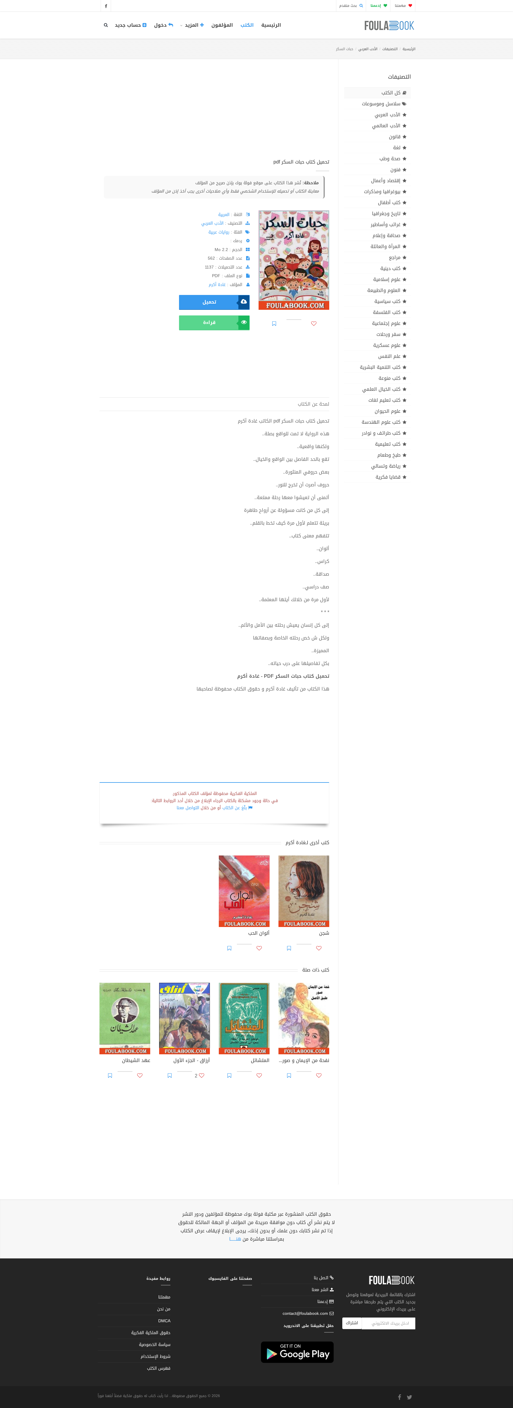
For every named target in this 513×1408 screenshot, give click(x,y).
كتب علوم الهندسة (381, 422)
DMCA (164, 1321)
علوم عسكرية (386, 345)
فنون (395, 169)
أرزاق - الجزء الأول (191, 1061)
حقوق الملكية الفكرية (150, 1333)
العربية (223, 215)
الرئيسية (271, 25)
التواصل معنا (188, 808)
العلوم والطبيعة (383, 290)
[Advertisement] (214, 115)
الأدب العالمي (386, 125)
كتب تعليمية (387, 444)
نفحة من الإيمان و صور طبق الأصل (303, 1061)
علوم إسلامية (386, 279)
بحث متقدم (348, 5)
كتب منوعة (389, 378)
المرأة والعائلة (385, 246)
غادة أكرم (217, 285)
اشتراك (352, 1323)
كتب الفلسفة (386, 312)
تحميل (209, 302)
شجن (324, 934)
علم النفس (389, 356)
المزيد (191, 25)
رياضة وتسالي (385, 466)
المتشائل (260, 1061)
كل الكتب (390, 92)
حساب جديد (128, 25)
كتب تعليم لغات (384, 400)
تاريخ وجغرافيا (386, 213)
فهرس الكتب (158, 1368)
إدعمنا (323, 1302)
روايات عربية (218, 232)
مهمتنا (401, 5)
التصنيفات (390, 49)
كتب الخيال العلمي (381, 389)
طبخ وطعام (388, 455)
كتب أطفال (389, 202)
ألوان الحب (259, 934)
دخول (161, 25)
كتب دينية (390, 268)
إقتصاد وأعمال (385, 180)
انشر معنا (321, 1290)
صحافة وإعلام (386, 235)
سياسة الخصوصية (154, 1345)
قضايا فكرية (388, 477)
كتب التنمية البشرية (380, 367)
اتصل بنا (322, 1278)
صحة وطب (389, 158)
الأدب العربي (367, 49)
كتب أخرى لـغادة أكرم (307, 842)
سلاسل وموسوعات (381, 103)
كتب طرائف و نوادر (381, 433)
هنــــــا (235, 1239)
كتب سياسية (387, 301)
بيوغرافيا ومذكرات (382, 191)
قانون (394, 136)
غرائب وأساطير (385, 224)
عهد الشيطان (136, 1061)
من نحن (163, 1309)
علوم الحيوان (387, 411)
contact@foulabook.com (305, 1313)
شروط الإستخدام (155, 1357)
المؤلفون (222, 25)
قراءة (209, 322)
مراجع (394, 257)
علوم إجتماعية (386, 323)
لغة (396, 147)
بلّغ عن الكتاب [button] (234, 808)
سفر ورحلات (388, 334)
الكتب (247, 25)
